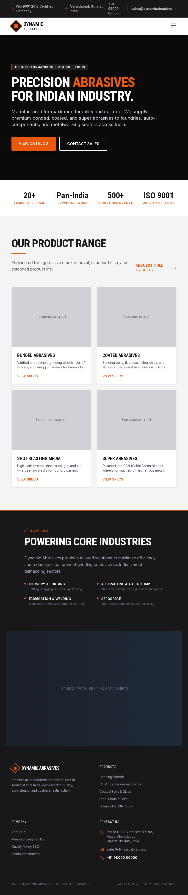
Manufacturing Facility (27, 839)
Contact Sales (83, 143)
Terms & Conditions (160, 884)
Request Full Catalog (149, 267)
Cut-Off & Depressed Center (121, 784)
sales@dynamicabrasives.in (154, 9)
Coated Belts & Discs (115, 791)
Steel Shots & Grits (113, 799)
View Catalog (33, 143)
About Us (18, 832)
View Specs (27, 376)
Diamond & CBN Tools (116, 806)
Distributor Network (26, 854)
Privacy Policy (125, 884)
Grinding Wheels (112, 777)
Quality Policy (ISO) (26, 846)
